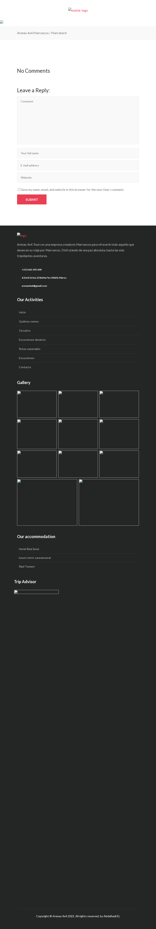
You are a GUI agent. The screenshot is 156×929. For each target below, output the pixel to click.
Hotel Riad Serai (29, 549)
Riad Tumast (27, 566)
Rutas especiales (29, 349)
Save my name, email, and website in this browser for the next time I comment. (72, 189)
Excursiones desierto (32, 339)
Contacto (25, 367)
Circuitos (24, 330)
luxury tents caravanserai (35, 557)
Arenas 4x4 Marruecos (33, 33)
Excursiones (26, 358)
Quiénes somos (29, 321)
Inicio (22, 312)
